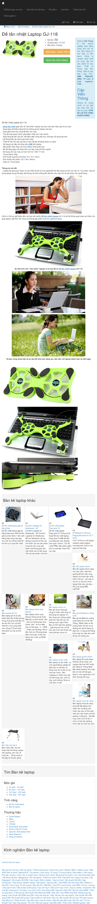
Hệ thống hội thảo (10, 877)
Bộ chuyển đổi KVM (20, 880)
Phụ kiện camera (8, 875)
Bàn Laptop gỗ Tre (9, 613)
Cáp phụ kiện (52, 882)
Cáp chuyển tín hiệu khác (40, 897)
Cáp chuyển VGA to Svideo (40, 880)
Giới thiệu (79, 22)
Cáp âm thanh (58, 880)
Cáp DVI (5, 885)
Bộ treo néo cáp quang (64, 895)
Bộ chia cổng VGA (76, 882)
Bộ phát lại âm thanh (64, 875)
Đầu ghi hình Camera (10, 870)
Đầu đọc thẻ (38, 885)
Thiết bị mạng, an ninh (13, 9)
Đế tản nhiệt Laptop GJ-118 (43, 26)
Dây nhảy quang (19, 902)
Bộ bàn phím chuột (47, 875)
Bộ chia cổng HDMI (81, 890)
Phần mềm (67, 902)
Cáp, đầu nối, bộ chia (35, 9)
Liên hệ (92, 22)
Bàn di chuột (12, 872)
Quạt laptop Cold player (18, 826)
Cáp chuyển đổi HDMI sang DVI (21, 895)
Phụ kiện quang (86, 897)
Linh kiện (64, 9)
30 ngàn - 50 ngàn (16, 787)
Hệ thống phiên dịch (87, 875)
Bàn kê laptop (23, 26)
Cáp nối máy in (44, 887)
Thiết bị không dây (40, 870)
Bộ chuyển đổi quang (20, 897)
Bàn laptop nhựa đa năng (83, 701)
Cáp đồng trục (7, 900)
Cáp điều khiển (56, 902)
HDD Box (47, 885)
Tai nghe (23, 890)
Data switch (77, 872)
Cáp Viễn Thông (82, 94)
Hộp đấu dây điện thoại (62, 900)
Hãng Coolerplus (15, 836)
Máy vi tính (10, 26)
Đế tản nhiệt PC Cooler (18, 829)
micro (19, 875)
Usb (87, 902)
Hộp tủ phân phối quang (26, 887)
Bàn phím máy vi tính (59, 887)
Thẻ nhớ (31, 902)
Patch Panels (20, 900)
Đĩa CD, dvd (78, 900)
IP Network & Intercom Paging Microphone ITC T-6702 (83, 535)
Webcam (88, 882)
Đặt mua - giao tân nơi (58, 51)
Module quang (79, 902)
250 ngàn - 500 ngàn (17, 794)
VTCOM (62, 42)
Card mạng (14, 885)
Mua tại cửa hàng (57, 60)
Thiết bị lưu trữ (79, 9)
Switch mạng (83, 870)
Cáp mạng (87, 872)
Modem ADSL (71, 870)
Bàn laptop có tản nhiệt (58, 660)
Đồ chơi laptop (35, 877)
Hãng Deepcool (15, 834)
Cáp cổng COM (48, 890)
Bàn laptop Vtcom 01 (57, 607)
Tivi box (84, 885)
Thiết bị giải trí (9, 16)
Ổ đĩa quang (19, 892)
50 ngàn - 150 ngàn (17, 789)
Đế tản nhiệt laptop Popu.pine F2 (56, 526)
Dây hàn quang (42, 902)
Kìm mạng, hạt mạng (79, 877)
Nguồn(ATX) (23, 872)
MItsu (11, 819)
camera (92, 885)
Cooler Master (14, 816)
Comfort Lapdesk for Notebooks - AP (34, 526)
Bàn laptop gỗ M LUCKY (82, 656)
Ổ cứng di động (65, 872)
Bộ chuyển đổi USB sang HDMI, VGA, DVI (42, 892)
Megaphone (24, 877)
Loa (75, 875)
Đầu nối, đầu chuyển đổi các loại (65, 897)
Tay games (34, 872)
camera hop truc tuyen (11, 862)
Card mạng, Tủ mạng (48, 872)
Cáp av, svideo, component (80, 887)
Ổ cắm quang (25, 885)
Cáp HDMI (63, 882)
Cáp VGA (66, 877)
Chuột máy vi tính (56, 870)
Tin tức (66, 22)
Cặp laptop (40, 882)
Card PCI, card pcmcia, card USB (66, 885)
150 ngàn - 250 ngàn (17, 792)
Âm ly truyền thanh (30, 875)
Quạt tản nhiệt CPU (63, 890)
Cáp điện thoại (32, 900)
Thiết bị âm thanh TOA (52, 877)
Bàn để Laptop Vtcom (81, 566)
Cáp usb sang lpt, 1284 (44, 895)
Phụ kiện (52, 9)
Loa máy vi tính (34, 890)
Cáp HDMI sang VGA (68, 892)
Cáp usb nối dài (9, 887)
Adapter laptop (29, 882)
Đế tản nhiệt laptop (16, 804)
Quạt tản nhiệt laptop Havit (19, 831)
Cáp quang (17, 882)
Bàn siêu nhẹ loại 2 (9, 745)
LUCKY (12, 821)
